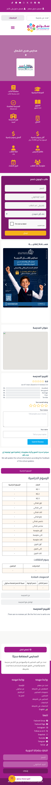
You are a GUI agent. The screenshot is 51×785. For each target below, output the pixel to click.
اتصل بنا (21, 695)
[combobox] (38, 17)
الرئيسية (21, 685)
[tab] (25, 471)
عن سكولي (20, 688)
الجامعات (44, 702)
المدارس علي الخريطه (40, 699)
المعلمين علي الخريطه (40, 688)
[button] (12, 27)
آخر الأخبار (21, 692)
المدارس (45, 695)
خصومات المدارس (41, 692)
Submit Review (38, 441)
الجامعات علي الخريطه (40, 706)
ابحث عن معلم (42, 685)
